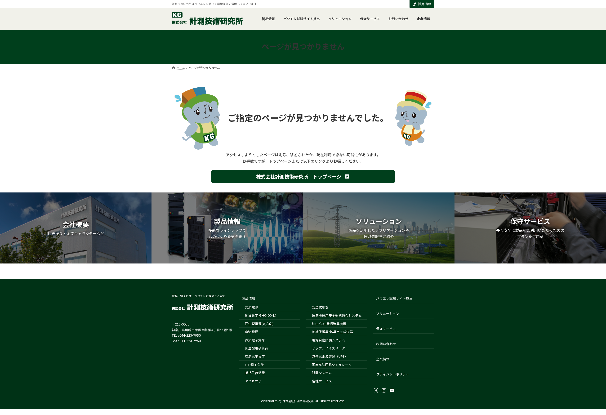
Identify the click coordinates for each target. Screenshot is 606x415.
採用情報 (424, 4)
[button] (303, 176)
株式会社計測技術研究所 (298, 401)
